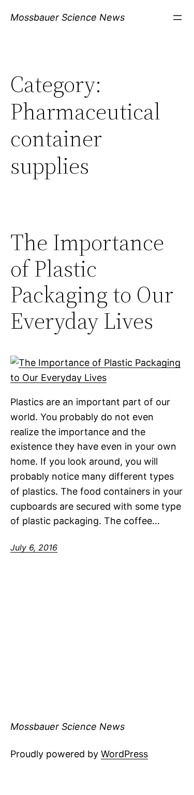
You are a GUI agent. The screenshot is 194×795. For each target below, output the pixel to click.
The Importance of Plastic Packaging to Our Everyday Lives (91, 282)
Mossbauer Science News (67, 17)
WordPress (124, 753)
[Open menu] (177, 17)
